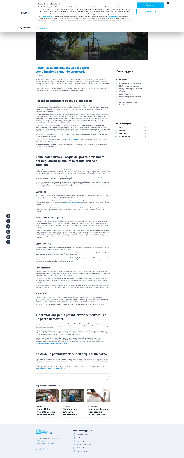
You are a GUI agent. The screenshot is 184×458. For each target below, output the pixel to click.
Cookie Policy (48, 16)
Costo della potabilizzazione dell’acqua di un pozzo (128, 103)
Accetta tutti (150, 5)
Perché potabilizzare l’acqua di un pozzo (129, 84)
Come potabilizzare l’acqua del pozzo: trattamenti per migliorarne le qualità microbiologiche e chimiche (130, 89)
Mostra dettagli (43, 28)
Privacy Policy (113, 16)
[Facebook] (8, 216)
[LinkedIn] (8, 237)
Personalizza (149, 11)
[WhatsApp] (8, 232)
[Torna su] (108, 378)
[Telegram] (8, 242)
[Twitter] (47, 449)
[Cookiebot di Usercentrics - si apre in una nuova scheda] (25, 28)
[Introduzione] (116, 79)
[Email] (8, 226)
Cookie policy (40, 441)
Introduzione (122, 79)
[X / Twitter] (8, 221)
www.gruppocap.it (48, 444)
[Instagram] (40, 449)
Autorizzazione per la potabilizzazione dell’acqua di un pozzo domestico (129, 96)
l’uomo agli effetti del (69, 139)
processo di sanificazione (73, 203)
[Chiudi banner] (168, 3)
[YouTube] (44, 449)
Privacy (47, 441)
